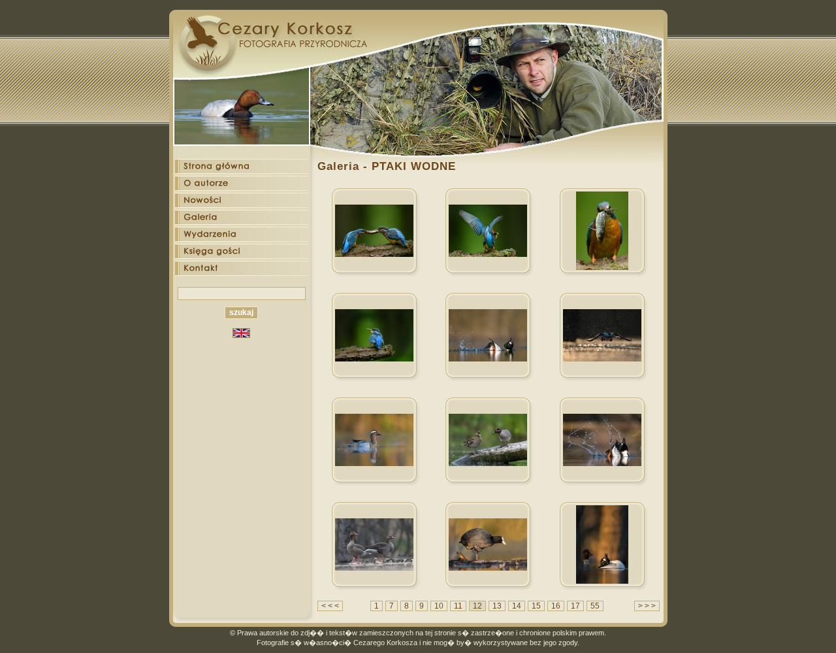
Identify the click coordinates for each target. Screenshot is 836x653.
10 (438, 606)
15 (536, 606)
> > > (647, 606)
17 (575, 606)
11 (458, 606)
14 (516, 606)
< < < (330, 606)
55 (595, 606)
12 (477, 606)
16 (555, 606)
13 (497, 606)
